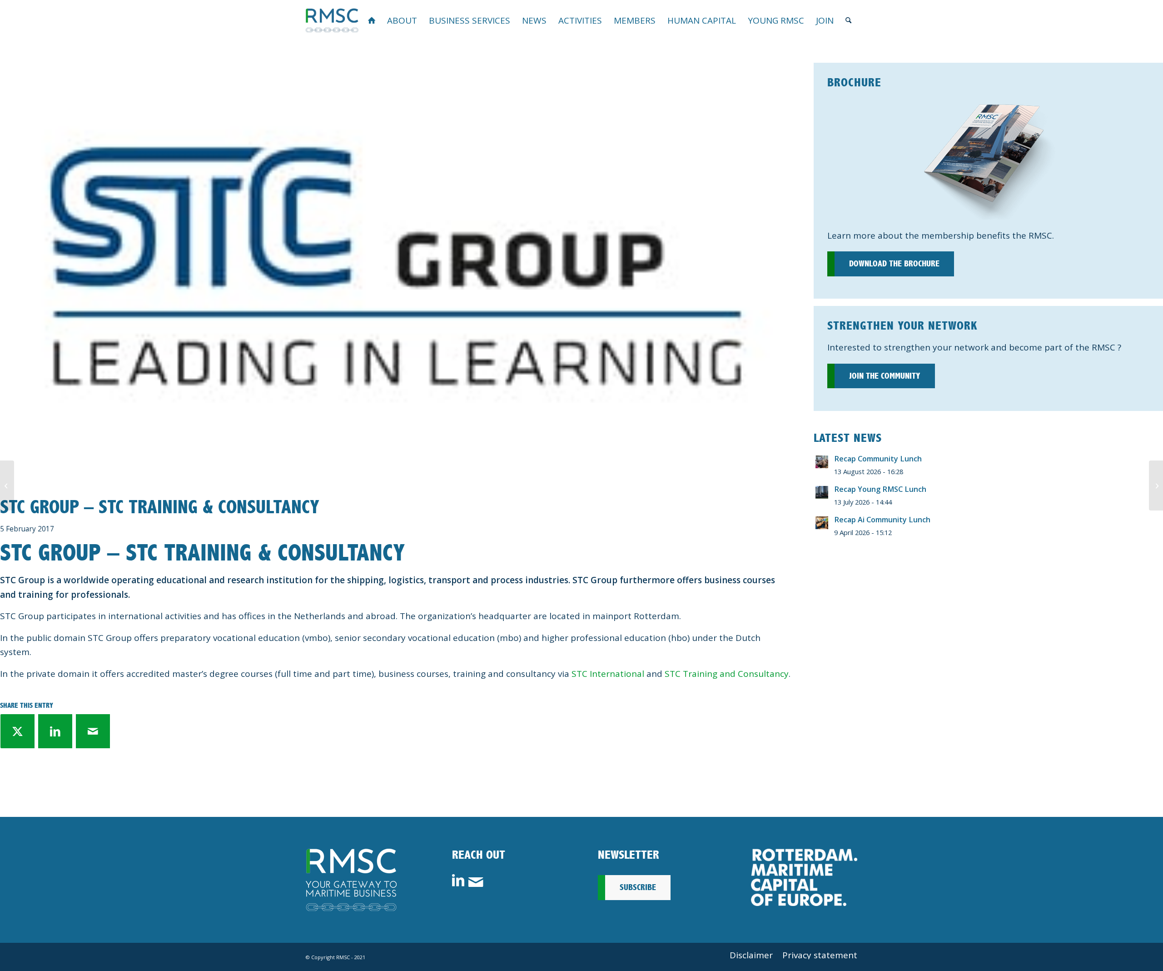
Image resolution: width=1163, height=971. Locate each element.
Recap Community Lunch (878, 459)
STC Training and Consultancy (727, 674)
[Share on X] (17, 731)
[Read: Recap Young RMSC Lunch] (822, 492)
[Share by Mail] (93, 731)
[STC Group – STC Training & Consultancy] (395, 266)
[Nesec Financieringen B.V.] (1156, 485)
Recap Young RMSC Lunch (880, 489)
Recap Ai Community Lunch (882, 520)
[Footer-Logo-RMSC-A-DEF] (351, 880)
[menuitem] (371, 20)
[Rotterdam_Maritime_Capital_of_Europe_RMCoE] (804, 877)
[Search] (848, 20)
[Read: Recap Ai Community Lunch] (822, 523)
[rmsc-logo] (332, 20)
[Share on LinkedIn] (55, 731)
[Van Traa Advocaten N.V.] (7, 485)
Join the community (884, 376)
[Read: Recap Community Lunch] (822, 462)
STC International (608, 674)
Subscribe (638, 887)
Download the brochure (894, 264)
